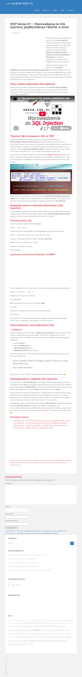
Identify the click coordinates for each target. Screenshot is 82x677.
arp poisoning (68, 620)
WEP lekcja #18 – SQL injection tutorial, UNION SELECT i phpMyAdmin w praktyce (40, 423)
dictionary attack (14, 630)
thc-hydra (66, 637)
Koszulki (45, 10)
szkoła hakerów (55, 637)
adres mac (14, 620)
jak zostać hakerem (48, 631)
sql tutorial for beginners (59, 462)
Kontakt (70, 10)
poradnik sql (14, 462)
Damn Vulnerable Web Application (22, 626)
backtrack (49, 623)
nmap (39, 634)
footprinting (29, 631)
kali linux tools (20, 634)
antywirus (51, 620)
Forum (36, 10)
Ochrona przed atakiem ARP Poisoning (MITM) (23, 566)
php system (51, 634)
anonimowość (42, 620)
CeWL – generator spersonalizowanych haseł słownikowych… (28, 555)
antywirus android (58, 620)
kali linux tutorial (31, 634)
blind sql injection (15, 460)
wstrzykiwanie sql (15, 465)
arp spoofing (11, 623)
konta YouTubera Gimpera (48, 400)
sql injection (35, 462)
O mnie (54, 10)
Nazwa (8, 507)
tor (21, 641)
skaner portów (20, 637)
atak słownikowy (31, 623)
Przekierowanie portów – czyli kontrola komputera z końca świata (29, 570)
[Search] (72, 543)
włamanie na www (26, 644)
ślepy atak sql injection (25, 462)
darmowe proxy (61, 626)
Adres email (9, 514)
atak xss (42, 623)
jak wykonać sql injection (41, 460)
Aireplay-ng (35, 620)
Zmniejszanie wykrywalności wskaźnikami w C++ (24, 563)
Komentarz (9, 483)
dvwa (23, 630)
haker (37, 630)
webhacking (60, 640)
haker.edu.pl (16, 585)
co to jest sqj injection (27, 460)
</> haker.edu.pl (19, 3)
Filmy (62, 10)
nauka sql (53, 460)
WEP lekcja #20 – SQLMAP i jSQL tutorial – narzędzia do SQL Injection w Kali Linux (41, 425)
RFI (69, 634)
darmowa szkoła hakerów (45, 626)
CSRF (9, 626)
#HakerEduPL (45, 410)
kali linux (59, 630)
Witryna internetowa (11, 521)
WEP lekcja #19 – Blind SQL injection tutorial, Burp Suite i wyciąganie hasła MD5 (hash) (42, 421)
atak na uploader (19, 623)
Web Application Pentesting (38, 640)
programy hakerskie (61, 634)
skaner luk (11, 637)
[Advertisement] (27, 52)
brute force (67, 623)
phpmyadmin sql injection (64, 460)
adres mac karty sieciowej (24, 620)
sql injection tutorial (46, 462)
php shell (44, 634)
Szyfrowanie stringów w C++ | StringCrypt (21, 559)
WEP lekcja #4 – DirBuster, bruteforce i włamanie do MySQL (33, 428)
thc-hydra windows (14, 641)
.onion (10, 620)
